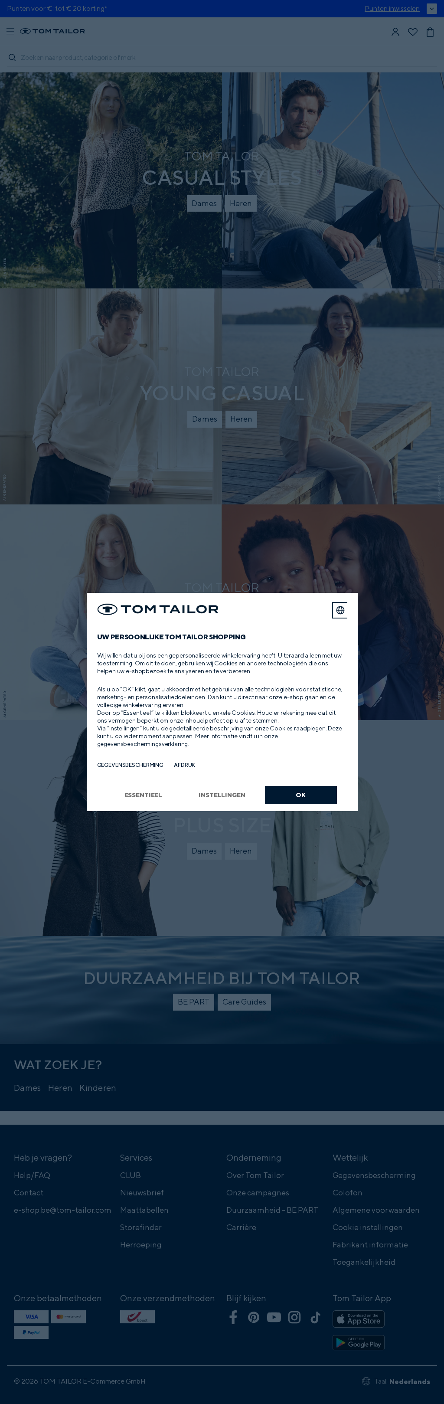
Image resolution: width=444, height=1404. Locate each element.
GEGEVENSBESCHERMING (130, 765)
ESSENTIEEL (143, 795)
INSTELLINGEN (222, 795)
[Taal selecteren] (340, 610)
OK (301, 795)
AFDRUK (184, 765)
